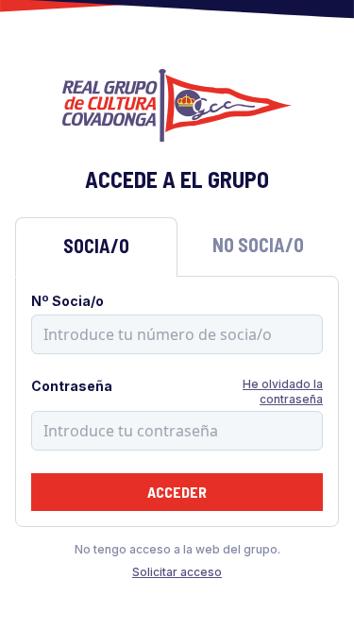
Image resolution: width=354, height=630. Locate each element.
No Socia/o (258, 244)
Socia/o (96, 245)
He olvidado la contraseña (283, 391)
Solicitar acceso (177, 572)
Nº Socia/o (67, 301)
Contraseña (71, 386)
